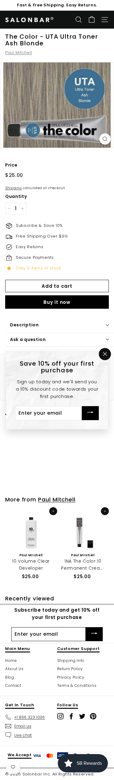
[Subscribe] (90, 413)
